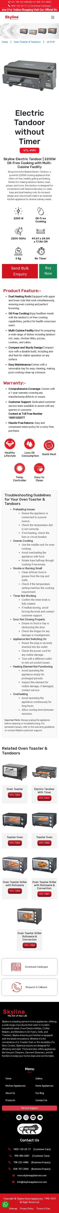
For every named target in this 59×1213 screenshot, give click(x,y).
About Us (10, 1093)
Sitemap (13, 1208)
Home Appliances (44, 1085)
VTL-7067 (44, 894)
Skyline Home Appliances (30, 1198)
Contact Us (41, 1100)
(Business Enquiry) (31, 1162)
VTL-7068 (29, 945)
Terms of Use (43, 1208)
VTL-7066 (15, 891)
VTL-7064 (15, 843)
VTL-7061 (15, 795)
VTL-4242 (44, 798)
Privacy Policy (27, 1208)
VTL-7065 (44, 843)
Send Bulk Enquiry (20, 271)
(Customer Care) (32, 1149)
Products (10, 1100)
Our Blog (39, 1093)
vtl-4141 (51, 42)
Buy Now (48, 270)
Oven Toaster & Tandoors (27, 42)
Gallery (38, 1078)
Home (5, 42)
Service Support (29, 1108)
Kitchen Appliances (16, 1085)
